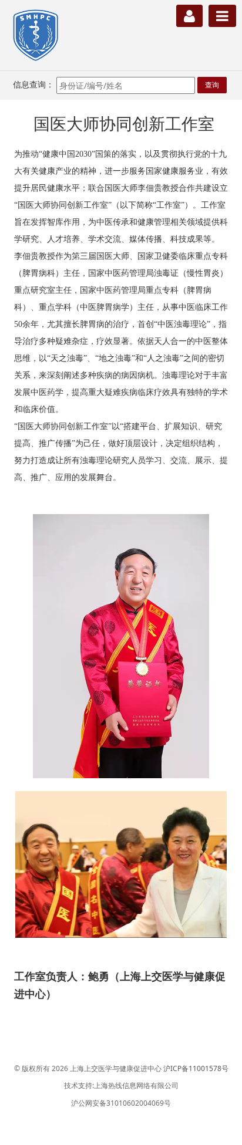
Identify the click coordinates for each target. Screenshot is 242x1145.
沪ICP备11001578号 (195, 1068)
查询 (212, 85)
